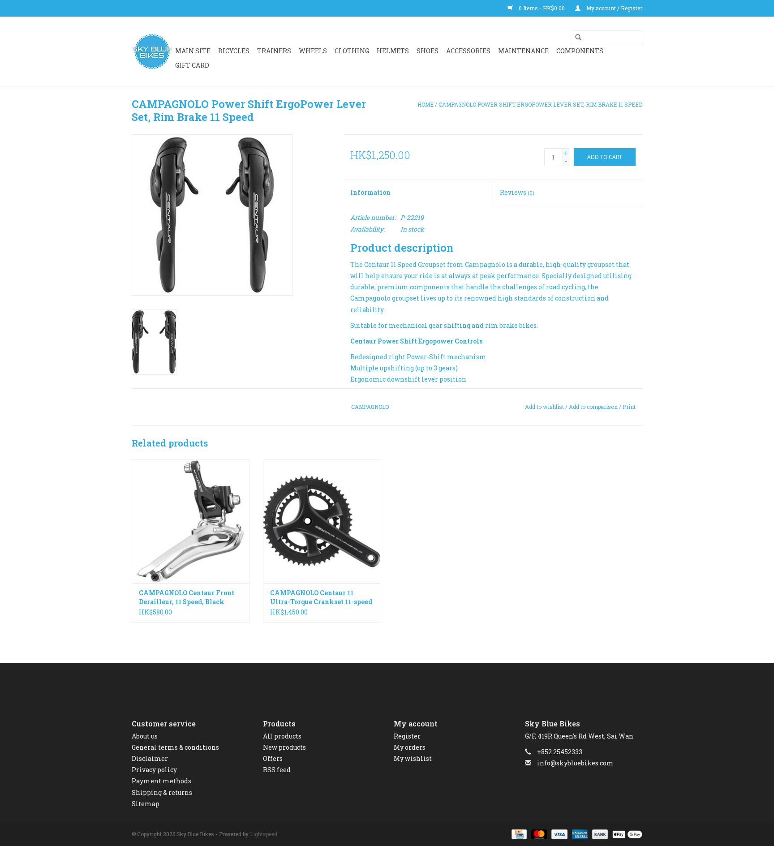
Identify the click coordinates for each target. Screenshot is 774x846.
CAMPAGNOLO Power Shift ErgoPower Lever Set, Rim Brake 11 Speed (540, 104)
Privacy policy (154, 769)
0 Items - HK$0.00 (541, 8)
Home (425, 104)
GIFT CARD (192, 65)
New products (284, 747)
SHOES (428, 51)
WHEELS (313, 51)
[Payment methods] (518, 833)
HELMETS (393, 51)
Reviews (517, 192)
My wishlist (413, 758)
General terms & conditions (175, 747)
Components (579, 51)
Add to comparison (594, 406)
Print (629, 406)
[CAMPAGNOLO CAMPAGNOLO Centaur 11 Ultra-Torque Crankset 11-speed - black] (322, 521)
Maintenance (523, 51)
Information (370, 192)
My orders (410, 747)
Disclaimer (150, 758)
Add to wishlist (544, 406)
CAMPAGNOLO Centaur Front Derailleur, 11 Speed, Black (186, 597)
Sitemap (145, 803)
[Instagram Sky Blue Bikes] (395, 683)
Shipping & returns (162, 792)
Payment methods (161, 781)
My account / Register (613, 8)
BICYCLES (233, 51)
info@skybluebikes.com (575, 763)
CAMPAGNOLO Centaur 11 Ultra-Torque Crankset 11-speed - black (321, 597)
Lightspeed (263, 833)
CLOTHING (352, 51)
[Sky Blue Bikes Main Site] (152, 51)
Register (407, 736)
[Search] (575, 37)
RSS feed (277, 769)
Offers (273, 758)
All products (282, 736)
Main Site (193, 51)
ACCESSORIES (468, 51)
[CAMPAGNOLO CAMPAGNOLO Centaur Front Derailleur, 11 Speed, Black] (190, 521)
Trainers (274, 51)
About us (145, 736)
